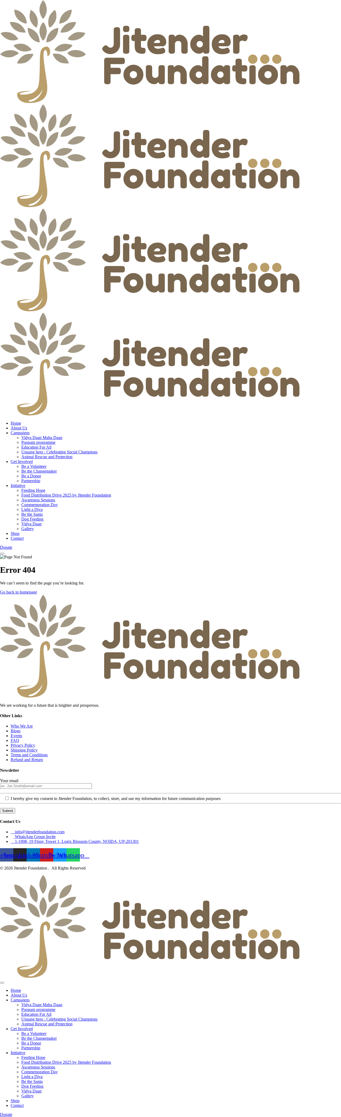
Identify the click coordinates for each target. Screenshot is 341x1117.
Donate (6, 547)
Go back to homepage (18, 592)
